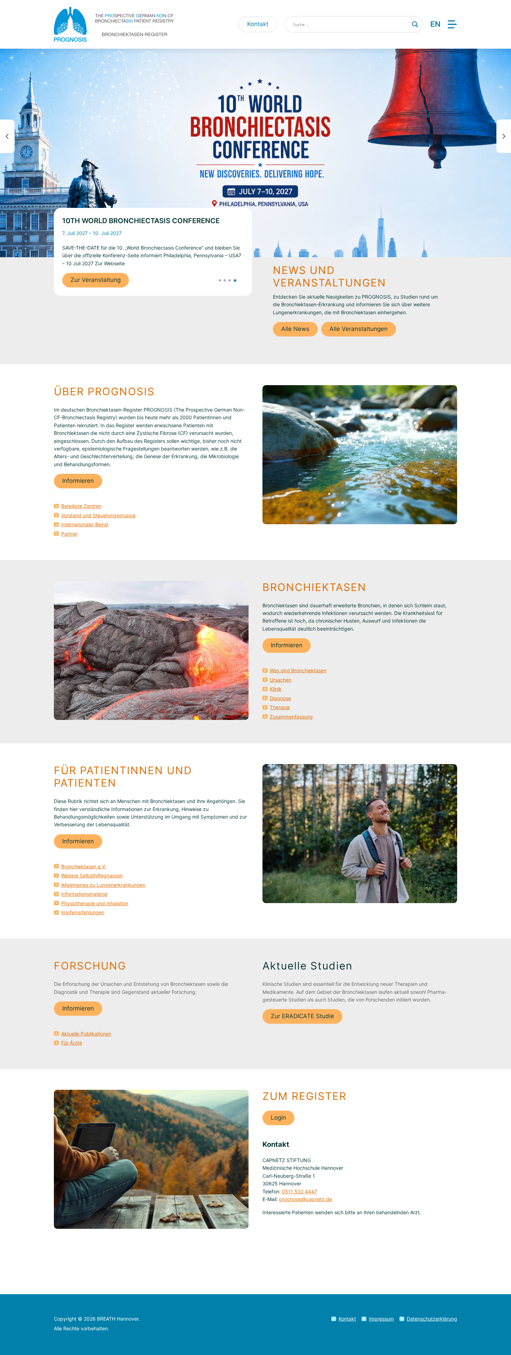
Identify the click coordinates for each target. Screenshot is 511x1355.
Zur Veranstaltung (96, 279)
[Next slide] (503, 136)
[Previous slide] (7, 136)
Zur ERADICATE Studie (302, 1016)
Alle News (295, 328)
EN (435, 24)
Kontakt (257, 24)
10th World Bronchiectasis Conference (141, 221)
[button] (220, 280)
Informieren (78, 480)
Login (278, 1117)
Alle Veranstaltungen (359, 328)
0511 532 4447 (299, 1191)
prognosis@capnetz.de (305, 1199)
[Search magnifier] (415, 24)
